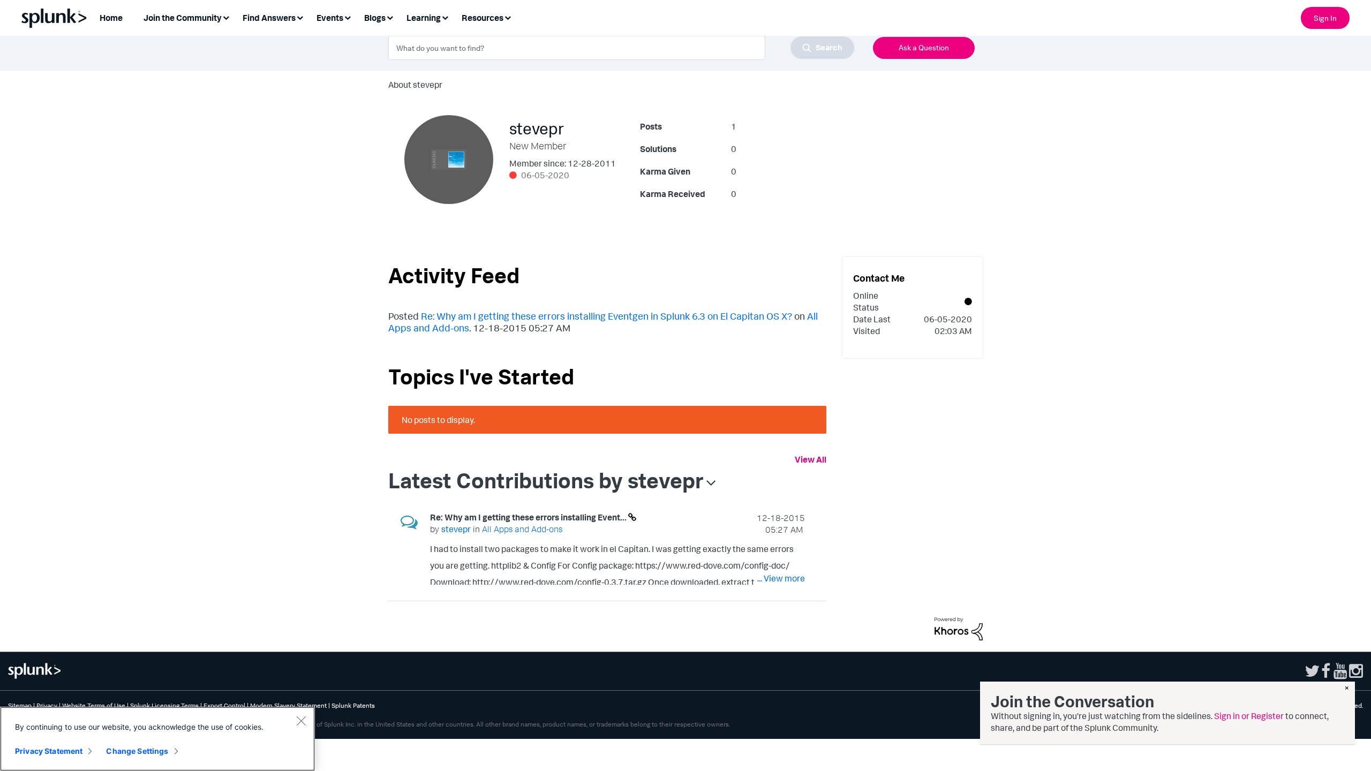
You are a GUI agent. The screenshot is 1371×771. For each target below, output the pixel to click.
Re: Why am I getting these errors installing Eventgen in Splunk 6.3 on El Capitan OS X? (606, 316)
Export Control (224, 705)
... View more (781, 578)
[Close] (301, 720)
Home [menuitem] (111, 17)
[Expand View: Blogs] (390, 17)
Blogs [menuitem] (375, 17)
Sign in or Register (1249, 715)
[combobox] (621, 47)
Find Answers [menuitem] (269, 17)
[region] (157, 739)
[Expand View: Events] (347, 17)
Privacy (46, 705)
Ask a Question (924, 47)
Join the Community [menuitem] (183, 17)
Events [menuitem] (330, 17)
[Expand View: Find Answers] (300, 17)
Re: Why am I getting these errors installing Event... (529, 517)
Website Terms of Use (93, 705)
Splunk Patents (353, 705)
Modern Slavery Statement (288, 705)
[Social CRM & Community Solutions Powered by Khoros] (959, 628)
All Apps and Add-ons (522, 529)
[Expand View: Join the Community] (226, 17)
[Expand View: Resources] (507, 17)
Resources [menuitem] (482, 17)
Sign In (1325, 17)
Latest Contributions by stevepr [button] (546, 480)
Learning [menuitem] (423, 17)
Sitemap (20, 705)
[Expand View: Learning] (445, 17)
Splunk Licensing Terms (164, 705)
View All (810, 459)
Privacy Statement (48, 750)
